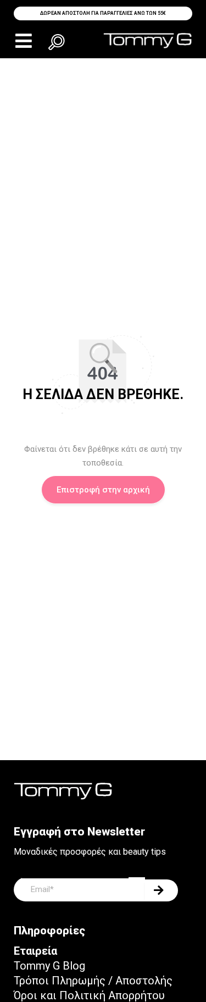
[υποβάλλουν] (161, 890)
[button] (23, 41)
